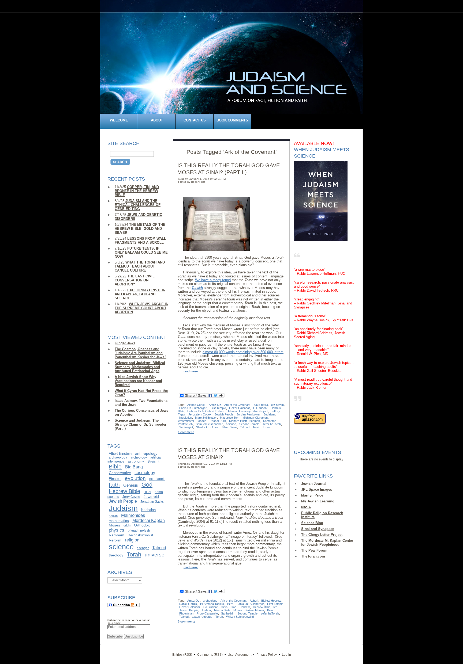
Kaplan (113, 515)
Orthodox (142, 525)
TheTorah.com (313, 556)
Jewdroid (151, 496)
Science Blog (312, 523)
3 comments (186, 621)
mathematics (119, 521)
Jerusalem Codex (199, 414)
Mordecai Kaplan (148, 520)
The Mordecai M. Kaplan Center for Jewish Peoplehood (327, 543)
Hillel (147, 492)
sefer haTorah (272, 424)
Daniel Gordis (188, 603)
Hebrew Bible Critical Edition (205, 411)
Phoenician (186, 613)
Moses (114, 525)
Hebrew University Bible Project (247, 411)
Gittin (224, 607)
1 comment (186, 432)
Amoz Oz (215, 404)
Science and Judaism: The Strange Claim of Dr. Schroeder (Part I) (140, 424)
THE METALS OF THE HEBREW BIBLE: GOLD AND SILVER (140, 229)
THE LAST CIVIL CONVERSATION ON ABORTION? (135, 280)
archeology (138, 457)
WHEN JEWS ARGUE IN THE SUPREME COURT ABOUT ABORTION (141, 308)
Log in (286, 654)
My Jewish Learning (317, 501)
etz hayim (277, 404)
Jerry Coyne (131, 497)
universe (155, 555)
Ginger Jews (125, 343)
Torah (134, 554)
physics (116, 530)
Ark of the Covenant (237, 404)
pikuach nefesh (139, 530)
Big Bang (134, 467)
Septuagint (186, 427)
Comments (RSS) (210, 654)
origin (127, 525)
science (121, 547)
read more (191, 371)
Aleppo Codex (196, 404)
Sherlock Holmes (207, 427)
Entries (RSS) (182, 654)
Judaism (123, 508)
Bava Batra (260, 404)
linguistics (185, 417)
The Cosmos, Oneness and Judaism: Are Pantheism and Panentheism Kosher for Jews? (140, 353)
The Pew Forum (314, 550)
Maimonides (133, 515)
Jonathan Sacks (152, 501)
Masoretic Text (229, 417)
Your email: (114, 622)
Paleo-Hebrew (254, 610)
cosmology (145, 472)
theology (116, 555)
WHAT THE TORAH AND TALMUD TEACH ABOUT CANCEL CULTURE (140, 266)
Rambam (116, 535)
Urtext (267, 427)
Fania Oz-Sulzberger (193, 408)
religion (132, 540)
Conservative (120, 473)
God (146, 484)
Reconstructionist (140, 535)
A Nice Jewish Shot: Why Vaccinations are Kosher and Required (138, 381)
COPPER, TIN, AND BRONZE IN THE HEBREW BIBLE (137, 191)
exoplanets (157, 479)
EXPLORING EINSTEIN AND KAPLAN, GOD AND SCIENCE (140, 294)
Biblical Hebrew (271, 600)
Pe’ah (270, 610)
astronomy (136, 461)
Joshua (206, 610)
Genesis (130, 485)
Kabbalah (148, 510)
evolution (135, 478)
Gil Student (260, 408)
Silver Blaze (229, 427)
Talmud (159, 547)
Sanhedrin (227, 613)
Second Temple (249, 424)
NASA (306, 507)
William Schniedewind (240, 616)
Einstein (115, 479)
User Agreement (239, 654)
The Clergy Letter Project (321, 535)
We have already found (213, 280)
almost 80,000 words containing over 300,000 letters (243, 352)
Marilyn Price (312, 495)
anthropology (146, 453)
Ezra (230, 603)
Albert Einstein (120, 454)
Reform (115, 540)
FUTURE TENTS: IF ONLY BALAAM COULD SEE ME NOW (141, 252)
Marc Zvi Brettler (206, 417)
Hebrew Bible (124, 491)
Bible (115, 466)
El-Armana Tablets (212, 603)
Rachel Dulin (218, 420)
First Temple (218, 408)
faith (114, 485)
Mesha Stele (222, 610)
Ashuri (254, 600)
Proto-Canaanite (207, 613)
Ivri (275, 607)
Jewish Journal (313, 484)
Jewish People (123, 501)
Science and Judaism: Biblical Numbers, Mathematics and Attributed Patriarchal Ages (140, 367)
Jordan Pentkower (248, 414)
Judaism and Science (234, 65)
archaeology (118, 457)
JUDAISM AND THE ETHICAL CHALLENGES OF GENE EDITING (137, 205)
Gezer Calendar (239, 408)
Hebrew (245, 607)
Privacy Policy (266, 654)
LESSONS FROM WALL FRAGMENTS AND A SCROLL (140, 240)
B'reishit (153, 461)
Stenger (143, 548)
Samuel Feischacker (209, 424)
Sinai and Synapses (317, 529)
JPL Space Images (316, 489)
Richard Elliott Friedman (244, 420)
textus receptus (202, 616)
